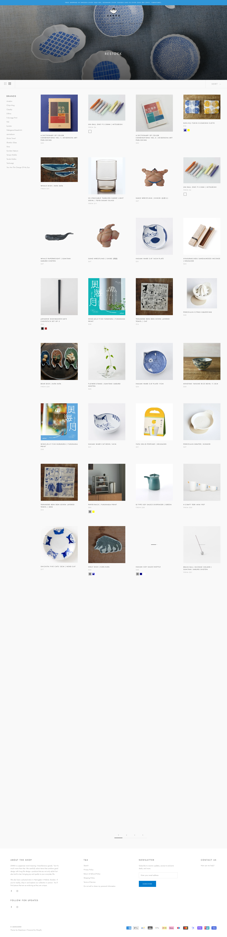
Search (86, 865)
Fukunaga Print (12, 118)
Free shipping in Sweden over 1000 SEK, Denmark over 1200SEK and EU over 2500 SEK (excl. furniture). (113, 3)
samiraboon (11, 134)
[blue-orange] (97, 512)
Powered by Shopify (34, 930)
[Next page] (143, 835)
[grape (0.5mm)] (192, 194)
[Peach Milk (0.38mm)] (93, 131)
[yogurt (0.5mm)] (188, 194)
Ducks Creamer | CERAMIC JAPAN (56, 629)
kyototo (9, 126)
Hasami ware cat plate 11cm (150, 384)
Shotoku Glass (12, 142)
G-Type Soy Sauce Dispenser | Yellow (59, 692)
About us (159, 23)
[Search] (213, 13)
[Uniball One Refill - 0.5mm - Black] (195, 194)
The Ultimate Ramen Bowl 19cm (103, 810)
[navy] (141, 574)
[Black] (42, 328)
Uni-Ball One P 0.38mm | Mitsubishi (105, 124)
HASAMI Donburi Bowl (147, 750)
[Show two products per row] (5, 83)
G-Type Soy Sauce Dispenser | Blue (153, 692)
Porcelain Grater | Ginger (196, 444)
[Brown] (46, 328)
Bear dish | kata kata (51, 384)
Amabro (9, 101)
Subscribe (147, 884)
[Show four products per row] (10, 83)
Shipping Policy (89, 878)
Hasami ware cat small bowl (55, 750)
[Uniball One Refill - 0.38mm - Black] (107, 131)
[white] (144, 574)
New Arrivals (68, 23)
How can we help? (207, 865)
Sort (215, 84)
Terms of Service (90, 882)
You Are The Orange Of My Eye (18, 167)
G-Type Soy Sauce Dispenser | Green (154, 505)
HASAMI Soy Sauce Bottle (148, 567)
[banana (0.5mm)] (185, 194)
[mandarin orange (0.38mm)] (100, 131)
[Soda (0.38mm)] (90, 131)
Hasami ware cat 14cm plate (150, 259)
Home (50, 23)
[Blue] (185, 130)
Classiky (9, 109)
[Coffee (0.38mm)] (97, 131)
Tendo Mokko (11, 159)
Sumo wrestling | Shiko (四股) (103, 259)
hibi (8, 122)
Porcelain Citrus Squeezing (197, 312)
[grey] (90, 574)
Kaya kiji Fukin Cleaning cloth (199, 123)
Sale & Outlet (138, 23)
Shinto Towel (11, 138)
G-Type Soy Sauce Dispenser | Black (106, 692)
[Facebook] (11, 890)
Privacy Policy (88, 869)
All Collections (112, 23)
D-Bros (9, 113)
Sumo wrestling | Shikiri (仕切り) (152, 198)
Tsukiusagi (10, 163)
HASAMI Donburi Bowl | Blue (197, 810)
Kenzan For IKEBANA (193, 692)
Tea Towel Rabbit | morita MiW (103, 750)
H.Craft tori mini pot (194, 505)
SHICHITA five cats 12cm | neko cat (58, 566)
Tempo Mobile (12, 155)
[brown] (93, 636)
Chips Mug (10, 105)
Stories (176, 23)
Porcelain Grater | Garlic (149, 629)
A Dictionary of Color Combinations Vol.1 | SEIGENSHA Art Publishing (59, 137)
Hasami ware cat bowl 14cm (102, 444)
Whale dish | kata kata (52, 186)
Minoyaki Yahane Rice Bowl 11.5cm (200, 384)
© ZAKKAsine (16, 927)
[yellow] (93, 512)
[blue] (93, 574)
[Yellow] (188, 130)
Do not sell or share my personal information (99, 886)
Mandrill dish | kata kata (100, 629)
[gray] (90, 512)
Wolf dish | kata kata (99, 567)
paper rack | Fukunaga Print (102, 505)
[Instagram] (17, 890)
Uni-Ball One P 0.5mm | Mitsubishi (200, 187)
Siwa (8, 146)
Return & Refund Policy (92, 874)
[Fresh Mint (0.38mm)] (104, 131)
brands (11, 96)
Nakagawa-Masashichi (14, 130)
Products (89, 23)
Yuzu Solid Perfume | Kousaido (151, 444)
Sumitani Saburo (12, 151)
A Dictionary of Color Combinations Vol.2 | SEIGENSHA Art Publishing (154, 137)
